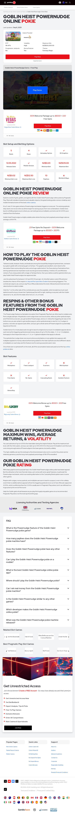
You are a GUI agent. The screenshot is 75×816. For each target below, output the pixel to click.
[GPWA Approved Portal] (53, 809)
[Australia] (9, 797)
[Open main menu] (5, 2)
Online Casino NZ (33, 746)
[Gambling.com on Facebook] (13, 783)
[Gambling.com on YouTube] (9, 783)
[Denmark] (41, 797)
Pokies (23, 11)
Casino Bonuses (33, 765)
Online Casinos (16, 11)
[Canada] (36, 797)
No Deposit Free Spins (35, 757)
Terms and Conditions (28, 790)
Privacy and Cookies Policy (45, 790)
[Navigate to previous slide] (6, 637)
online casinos (31, 202)
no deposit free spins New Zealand (37, 281)
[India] (63, 797)
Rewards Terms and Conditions (59, 772)
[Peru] (27, 802)
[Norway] (23, 802)
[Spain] (36, 802)
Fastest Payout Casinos (12, 750)
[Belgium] (18, 797)
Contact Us (54, 757)
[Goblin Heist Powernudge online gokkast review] (14, 802)
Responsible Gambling (57, 765)
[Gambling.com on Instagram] (16, 783)
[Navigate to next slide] (68, 637)
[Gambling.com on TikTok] (5, 791)
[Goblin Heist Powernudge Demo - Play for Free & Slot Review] (5, 797)
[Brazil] (27, 797)
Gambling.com (7, 11)
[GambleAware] (24, 810)
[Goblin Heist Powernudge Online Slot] (32, 797)
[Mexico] (9, 802)
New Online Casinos (11, 746)
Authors (53, 750)
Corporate (54, 761)
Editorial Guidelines (56, 754)
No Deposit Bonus (34, 761)
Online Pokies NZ (33, 750)
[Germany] (45, 797)
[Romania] (32, 802)
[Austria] (14, 797)
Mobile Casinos (10, 754)
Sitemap (53, 768)
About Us (53, 746)
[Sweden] (41, 802)
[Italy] (5, 802)
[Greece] (50, 797)
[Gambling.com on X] (5, 783)
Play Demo (37, 90)
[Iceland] (54, 797)
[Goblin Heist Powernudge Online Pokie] (18, 802)
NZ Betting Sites (33, 754)
